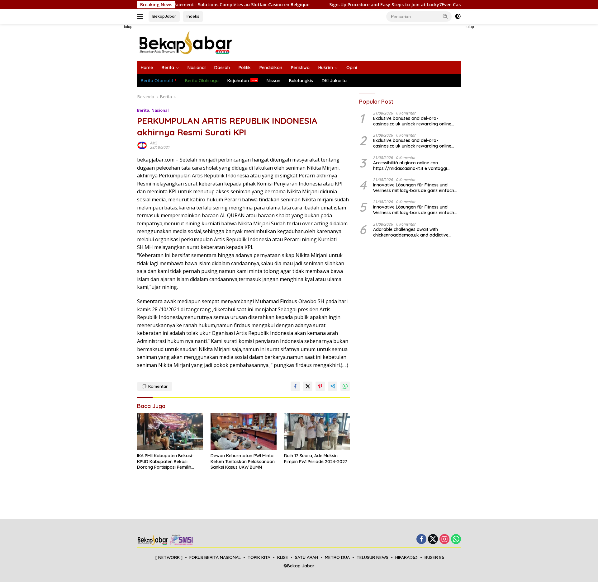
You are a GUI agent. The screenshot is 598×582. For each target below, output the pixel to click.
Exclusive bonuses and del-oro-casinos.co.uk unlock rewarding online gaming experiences (412, 121)
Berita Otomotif (157, 80)
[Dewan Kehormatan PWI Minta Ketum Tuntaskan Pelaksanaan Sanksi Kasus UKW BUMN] (244, 431)
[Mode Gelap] (458, 16)
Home (147, 67)
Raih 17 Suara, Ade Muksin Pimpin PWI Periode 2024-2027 (315, 458)
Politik (245, 67)
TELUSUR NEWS (372, 557)
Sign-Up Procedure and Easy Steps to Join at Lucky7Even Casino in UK (388, 4)
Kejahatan (238, 80)
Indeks (193, 16)
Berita (168, 67)
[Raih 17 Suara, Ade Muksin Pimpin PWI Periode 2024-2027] (317, 431)
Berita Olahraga (202, 80)
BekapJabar (164, 16)
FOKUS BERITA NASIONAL (215, 557)
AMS (153, 143)
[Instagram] (444, 539)
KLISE (282, 557)
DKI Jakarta (334, 80)
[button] (445, 16)
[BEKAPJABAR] (185, 42)
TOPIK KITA (259, 557)
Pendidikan (270, 67)
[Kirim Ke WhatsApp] (345, 386)
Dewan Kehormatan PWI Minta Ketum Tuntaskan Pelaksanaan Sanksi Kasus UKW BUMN (243, 461)
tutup (128, 27)
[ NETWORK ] (169, 557)
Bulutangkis (301, 80)
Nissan (273, 80)
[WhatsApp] (456, 539)
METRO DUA (337, 557)
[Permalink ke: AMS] (142, 145)
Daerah (222, 67)
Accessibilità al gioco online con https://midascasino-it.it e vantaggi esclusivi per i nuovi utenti (410, 165)
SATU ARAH (306, 557)
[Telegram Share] (332, 386)
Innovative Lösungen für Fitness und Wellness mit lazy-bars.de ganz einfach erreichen (413, 187)
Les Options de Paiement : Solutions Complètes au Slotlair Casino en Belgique (208, 4)
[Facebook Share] (295, 386)
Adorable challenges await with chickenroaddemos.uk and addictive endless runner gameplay (410, 232)
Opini (351, 67)
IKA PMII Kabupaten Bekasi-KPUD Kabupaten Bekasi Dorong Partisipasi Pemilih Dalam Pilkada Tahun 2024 (165, 461)
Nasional (196, 67)
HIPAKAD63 (406, 557)
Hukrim (325, 67)
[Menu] (141, 16)
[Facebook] (421, 539)
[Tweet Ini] (307, 386)
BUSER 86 (434, 557)
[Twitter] (433, 539)
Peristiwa (300, 67)
